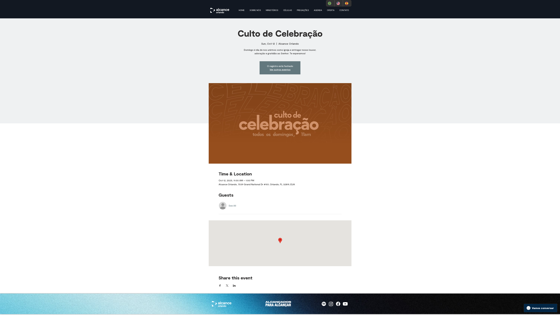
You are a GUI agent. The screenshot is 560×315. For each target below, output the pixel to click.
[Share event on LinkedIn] (234, 285)
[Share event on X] (227, 285)
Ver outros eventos (280, 69)
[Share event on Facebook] (220, 285)
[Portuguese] (330, 3)
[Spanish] (347, 3)
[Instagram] (331, 304)
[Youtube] (345, 304)
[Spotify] (324, 304)
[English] (338, 3)
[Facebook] (338, 304)
